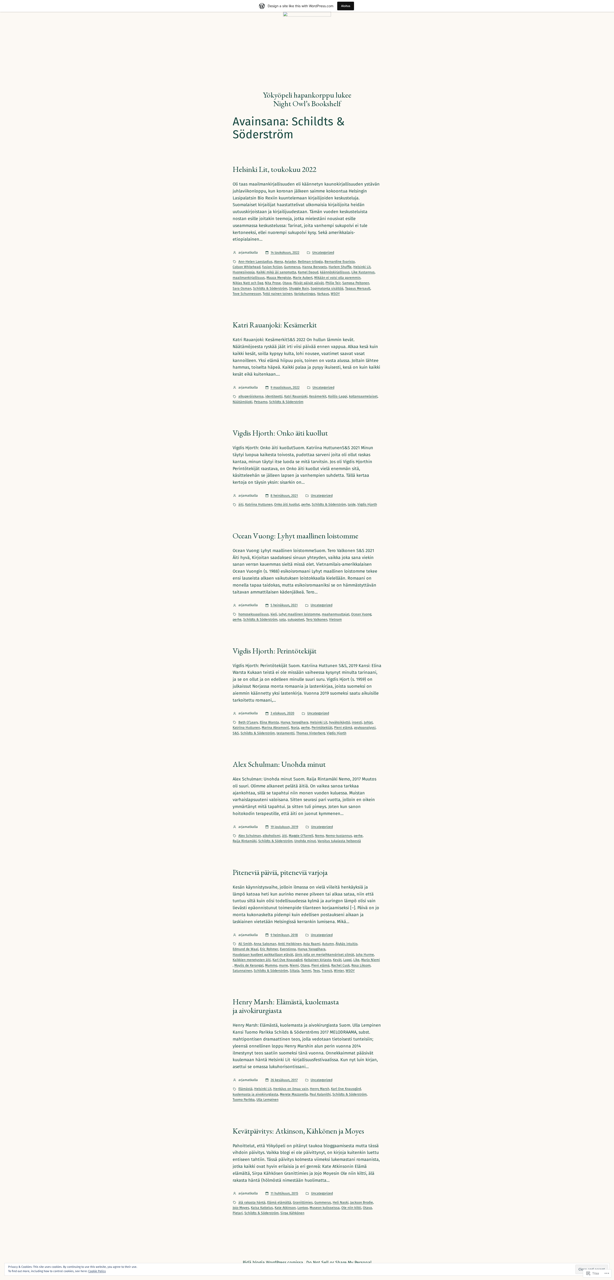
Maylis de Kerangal (248, 965)
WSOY (335, 294)
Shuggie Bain (299, 288)
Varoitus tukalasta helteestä (339, 841)
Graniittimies (303, 1202)
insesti (357, 722)
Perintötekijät (322, 728)
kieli (274, 614)
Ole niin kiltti (351, 1208)
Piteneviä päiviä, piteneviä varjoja (280, 872)
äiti (240, 504)
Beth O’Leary (248, 722)
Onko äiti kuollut (287, 504)
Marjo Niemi (370, 960)
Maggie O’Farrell (301, 836)
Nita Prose (273, 283)
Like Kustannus (363, 272)
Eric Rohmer (269, 949)
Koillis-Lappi (337, 396)
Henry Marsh (319, 1089)
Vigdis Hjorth (367, 504)
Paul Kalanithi (320, 1094)
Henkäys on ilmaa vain (290, 1089)
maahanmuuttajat (335, 614)
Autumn (328, 944)
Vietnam (335, 619)
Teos (316, 971)
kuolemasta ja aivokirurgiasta (255, 1094)
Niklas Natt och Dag (248, 283)
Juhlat (368, 722)
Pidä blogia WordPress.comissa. (273, 1262)
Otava (287, 283)
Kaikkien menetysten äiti (252, 960)
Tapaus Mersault (357, 288)
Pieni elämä (343, 728)
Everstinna (288, 949)
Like (356, 960)
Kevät (337, 960)
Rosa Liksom (361, 965)
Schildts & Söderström (270, 288)
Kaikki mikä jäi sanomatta (276, 272)
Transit (327, 971)
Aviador (290, 262)
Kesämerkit (317, 396)
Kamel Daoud (308, 272)
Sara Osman (242, 288)
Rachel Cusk (340, 965)
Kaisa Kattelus (262, 1208)
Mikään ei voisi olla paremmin (337, 278)
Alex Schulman (249, 836)
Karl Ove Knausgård (287, 960)
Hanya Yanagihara (294, 722)
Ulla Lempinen (267, 1100)
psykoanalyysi (365, 728)
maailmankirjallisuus (249, 278)
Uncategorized (323, 252)
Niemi (294, 965)
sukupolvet (296, 619)
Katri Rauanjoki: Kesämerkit (275, 324)
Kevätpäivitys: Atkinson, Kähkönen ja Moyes (298, 1131)
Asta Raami (311, 944)
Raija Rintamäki (245, 841)
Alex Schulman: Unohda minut (279, 764)
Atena (278, 262)
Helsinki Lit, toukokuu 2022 (274, 169)
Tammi (306, 971)
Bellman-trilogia (310, 262)
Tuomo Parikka (244, 1100)
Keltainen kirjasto (317, 960)
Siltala (295, 971)
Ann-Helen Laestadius (255, 262)
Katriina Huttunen (258, 504)
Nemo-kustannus (339, 836)
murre (283, 965)
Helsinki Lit (362, 267)
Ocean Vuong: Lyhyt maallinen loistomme (295, 535)
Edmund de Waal (245, 949)
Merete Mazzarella (294, 1094)
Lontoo (302, 1208)
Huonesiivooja (244, 272)
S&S (236, 733)
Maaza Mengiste (278, 278)
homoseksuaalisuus (253, 614)
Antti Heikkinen (289, 944)
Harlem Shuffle (340, 267)
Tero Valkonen (316, 619)
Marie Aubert (303, 278)
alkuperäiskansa (251, 396)
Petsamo (260, 402)
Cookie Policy (97, 1271)
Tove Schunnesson (247, 294)
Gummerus (292, 267)
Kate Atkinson (285, 1208)
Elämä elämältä (279, 1202)
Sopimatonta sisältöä (327, 288)
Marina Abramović (275, 728)
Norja (295, 728)
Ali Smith (245, 944)
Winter (339, 971)
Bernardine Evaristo (340, 262)
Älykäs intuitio (346, 944)
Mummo (271, 965)
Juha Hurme (365, 955)
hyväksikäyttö (339, 722)
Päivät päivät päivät (308, 283)
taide (352, 504)
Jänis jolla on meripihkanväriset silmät (324, 955)
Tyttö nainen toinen (277, 294)
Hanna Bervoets (314, 267)
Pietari (238, 1213)
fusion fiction (272, 267)
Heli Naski (340, 1202)
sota (282, 619)
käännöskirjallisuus (335, 272)
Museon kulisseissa (325, 1208)
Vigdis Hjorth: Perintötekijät (275, 650)
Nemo (319, 836)
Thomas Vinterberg (310, 733)
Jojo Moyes (241, 1208)
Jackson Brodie (361, 1202)
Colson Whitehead (246, 267)
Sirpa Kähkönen (292, 1213)
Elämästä (245, 1089)
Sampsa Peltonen (355, 283)
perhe (305, 504)
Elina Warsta (269, 722)
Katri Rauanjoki (295, 396)
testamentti (286, 733)
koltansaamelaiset (363, 396)
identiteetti (274, 396)
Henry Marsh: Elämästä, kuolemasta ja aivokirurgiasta (286, 1006)
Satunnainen (242, 971)
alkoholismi (271, 836)
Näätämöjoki (242, 402)
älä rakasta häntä (252, 1202)
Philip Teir (333, 283)
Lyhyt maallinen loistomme (299, 614)
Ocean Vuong (361, 614)
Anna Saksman (265, 944)
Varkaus (323, 294)
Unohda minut (305, 841)
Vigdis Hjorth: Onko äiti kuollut (280, 433)
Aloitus (345, 6)
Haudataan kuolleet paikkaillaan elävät (263, 955)
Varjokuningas (304, 294)
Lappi (347, 960)
